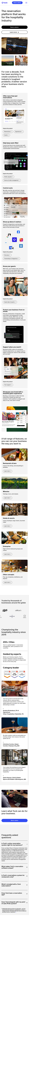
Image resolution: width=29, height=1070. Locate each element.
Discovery (6, 255)
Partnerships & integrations (11, 258)
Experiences (18, 131)
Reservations (7, 131)
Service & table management (11, 180)
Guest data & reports (9, 302)
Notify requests (8, 176)
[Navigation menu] (25, 2)
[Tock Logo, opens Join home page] (4, 3)
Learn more (13, 32)
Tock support (7, 384)
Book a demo (17, 2)
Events (6, 135)
